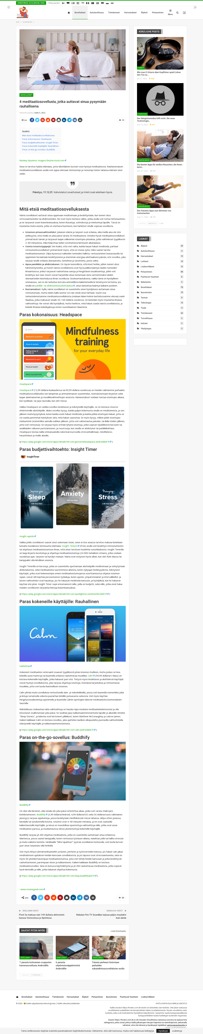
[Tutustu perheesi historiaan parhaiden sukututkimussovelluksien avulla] (109, 947)
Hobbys (141, 68)
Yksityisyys (146, 328)
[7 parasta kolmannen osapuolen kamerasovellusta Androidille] (36, 947)
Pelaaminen (157, 12)
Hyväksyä (163, 1030)
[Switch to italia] (73, 2)
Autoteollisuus (97, 12)
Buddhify (23, 804)
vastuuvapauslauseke (176, 1025)
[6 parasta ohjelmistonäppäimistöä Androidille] (72, 947)
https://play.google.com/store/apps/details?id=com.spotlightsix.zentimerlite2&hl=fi (64, 593)
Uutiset (144, 323)
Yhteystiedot (54, 3)
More (170, 14)
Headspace (25, 383)
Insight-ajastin (26, 536)
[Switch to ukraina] (82, 2)
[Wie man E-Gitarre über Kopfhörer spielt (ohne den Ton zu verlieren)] (160, 53)
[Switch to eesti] (102, 2)
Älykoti (144, 12)
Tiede (143, 308)
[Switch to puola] (107, 2)
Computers (142, 114)
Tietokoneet (114, 12)
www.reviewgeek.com (32, 889)
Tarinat (144, 297)
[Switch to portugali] (92, 2)
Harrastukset (130, 12)
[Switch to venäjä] (112, 2)
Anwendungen (143, 160)
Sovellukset (79, 12)
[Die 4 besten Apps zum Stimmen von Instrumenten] (160, 191)
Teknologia (146, 302)
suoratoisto (146, 292)
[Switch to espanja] (78, 2)
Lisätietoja (177, 1031)
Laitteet (144, 261)
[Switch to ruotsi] (97, 2)
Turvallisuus (146, 318)
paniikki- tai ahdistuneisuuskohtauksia (54, 285)
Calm (90, 675)
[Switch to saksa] (68, 2)
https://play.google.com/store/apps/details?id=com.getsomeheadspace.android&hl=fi (66, 441)
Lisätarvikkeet (147, 266)
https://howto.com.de (132, 1007)
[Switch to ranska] (87, 2)
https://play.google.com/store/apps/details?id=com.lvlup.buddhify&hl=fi (58, 875)
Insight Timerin (69, 545)
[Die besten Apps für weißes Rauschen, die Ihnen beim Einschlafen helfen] (160, 145)
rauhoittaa (24, 665)
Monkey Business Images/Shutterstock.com (41, 160)
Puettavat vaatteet (150, 277)
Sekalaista (146, 282)
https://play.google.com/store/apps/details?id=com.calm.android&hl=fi (58, 729)
